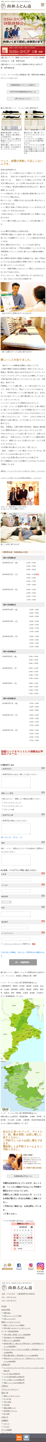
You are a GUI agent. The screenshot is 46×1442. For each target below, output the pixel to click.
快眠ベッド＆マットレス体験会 (14, 1325)
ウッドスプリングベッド (13, 806)
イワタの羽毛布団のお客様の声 (14, 1377)
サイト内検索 (6, 1430)
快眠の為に (7, 1313)
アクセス (7, 1427)
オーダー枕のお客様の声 (12, 1374)
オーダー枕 (7, 1399)
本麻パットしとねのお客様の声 (14, 1383)
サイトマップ (6, 1433)
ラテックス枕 (9, 809)
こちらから (29, 1221)
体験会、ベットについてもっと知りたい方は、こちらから (23, 471)
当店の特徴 (5, 1310)
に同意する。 (18, 944)
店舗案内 (4, 1420)
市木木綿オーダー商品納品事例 (14, 1337)
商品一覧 (4, 1393)
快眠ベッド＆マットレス (10, 1322)
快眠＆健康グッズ (10, 1408)
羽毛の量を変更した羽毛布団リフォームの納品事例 (21, 1355)
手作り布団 (7, 1402)
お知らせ (4, 1417)
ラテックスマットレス (12, 803)
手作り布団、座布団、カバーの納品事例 (17, 1334)
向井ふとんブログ (10, 1319)
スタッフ (7, 1424)
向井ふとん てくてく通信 (13, 1316)
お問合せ (4, 1386)
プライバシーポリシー (12, 944)
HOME (4, 1306)
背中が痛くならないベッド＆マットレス (17, 1328)
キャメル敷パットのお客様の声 (14, 1380)
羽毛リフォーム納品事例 (12, 1340)
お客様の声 (5, 1365)
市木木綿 (7, 1405)
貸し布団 (7, 1414)
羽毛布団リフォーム (10, 1411)
